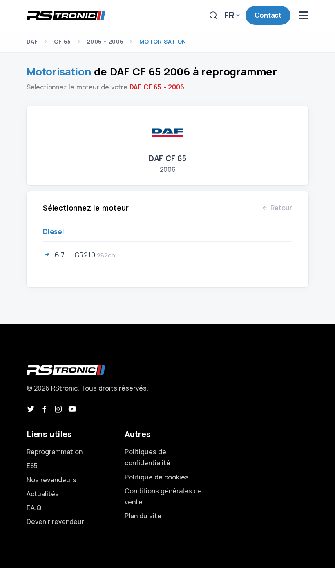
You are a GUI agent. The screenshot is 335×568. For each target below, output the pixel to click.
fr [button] (229, 15)
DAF (32, 41)
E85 (32, 465)
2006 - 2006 (105, 41)
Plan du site (143, 515)
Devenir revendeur (55, 521)
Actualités (43, 493)
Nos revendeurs (51, 479)
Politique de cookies (157, 477)
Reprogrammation (55, 451)
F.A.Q (34, 507)
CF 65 (62, 41)
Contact (268, 15)
